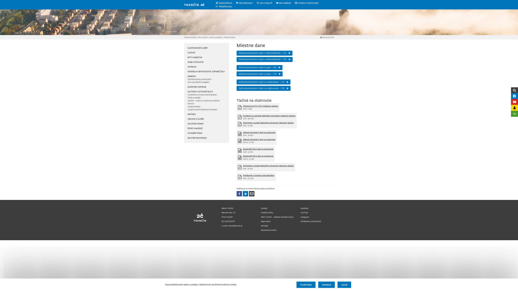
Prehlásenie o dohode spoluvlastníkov (259, 175)
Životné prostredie (197, 138)
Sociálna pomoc (196, 123)
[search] (514, 90)
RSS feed (264, 226)
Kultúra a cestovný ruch (200, 91)
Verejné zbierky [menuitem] (194, 106)
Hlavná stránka (190, 37)
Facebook (304, 208)
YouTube (304, 212)
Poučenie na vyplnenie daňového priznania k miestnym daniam (269, 116)
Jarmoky (192, 76)
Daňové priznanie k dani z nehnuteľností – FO (262, 53)
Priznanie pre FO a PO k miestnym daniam (260, 106)
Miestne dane (229, 37)
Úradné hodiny (267, 212)
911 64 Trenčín (227, 217)
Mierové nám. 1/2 (228, 212)
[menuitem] (226, 3)
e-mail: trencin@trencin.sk (232, 226)
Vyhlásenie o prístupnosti (311, 221)
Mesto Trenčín (227, 208)
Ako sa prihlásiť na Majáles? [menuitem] (198, 82)
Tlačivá (191, 52)
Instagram (305, 217)
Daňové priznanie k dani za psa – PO (258, 73)
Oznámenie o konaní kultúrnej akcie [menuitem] (202, 94)
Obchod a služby (196, 119)
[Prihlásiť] (514, 108)
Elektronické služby (198, 48)
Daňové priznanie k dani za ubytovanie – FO (261, 82)
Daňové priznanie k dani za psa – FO (257, 67)
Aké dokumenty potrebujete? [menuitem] (199, 79)
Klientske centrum (197, 87)
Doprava (192, 67)
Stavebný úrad (195, 133)
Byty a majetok (195, 57)
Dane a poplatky (216, 37)
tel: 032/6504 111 (228, 221)
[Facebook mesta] (514, 96)
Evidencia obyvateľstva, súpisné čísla (206, 71)
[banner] (195, 5)
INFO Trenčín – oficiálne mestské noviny (277, 217)
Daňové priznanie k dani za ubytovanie (259, 132)
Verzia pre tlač (328, 37)
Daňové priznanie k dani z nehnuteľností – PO (262, 59)
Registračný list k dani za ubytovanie (258, 149)
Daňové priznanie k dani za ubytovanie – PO (261, 88)
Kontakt (264, 208)
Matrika (192, 114)
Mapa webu (266, 221)
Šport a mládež (195, 128)
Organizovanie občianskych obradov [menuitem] (202, 109)
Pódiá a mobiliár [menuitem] (194, 97)
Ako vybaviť (203, 37)
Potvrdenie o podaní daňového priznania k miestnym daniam (268, 123)
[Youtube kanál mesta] (514, 102)
